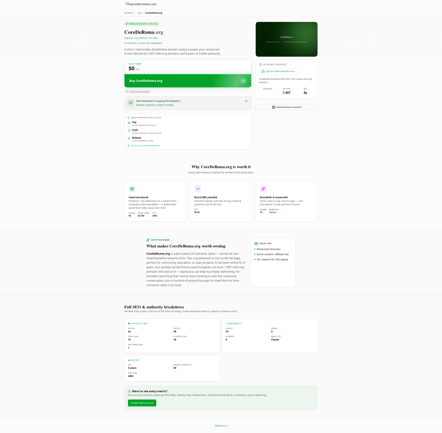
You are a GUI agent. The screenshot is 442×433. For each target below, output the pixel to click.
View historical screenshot (288, 107)
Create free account (142, 403)
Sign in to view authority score (280, 71)
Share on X (221, 425)
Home (130, 13)
